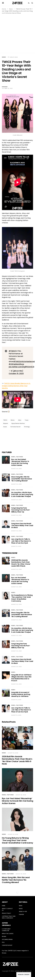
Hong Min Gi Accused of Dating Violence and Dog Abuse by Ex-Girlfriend (20, 694)
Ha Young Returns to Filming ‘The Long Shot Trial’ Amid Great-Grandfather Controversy (21, 598)
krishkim (4, 86)
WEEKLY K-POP (23, 911)
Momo (12, 420)
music (5, 427)
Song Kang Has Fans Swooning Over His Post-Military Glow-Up (20, 510)
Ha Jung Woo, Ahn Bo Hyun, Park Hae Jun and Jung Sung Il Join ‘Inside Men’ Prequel (22, 494)
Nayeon (5, 423)
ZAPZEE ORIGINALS (6, 924)
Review (4, 936)
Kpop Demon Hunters (18, 423)
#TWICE (12, 351)
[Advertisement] (17, 32)
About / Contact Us (7, 909)
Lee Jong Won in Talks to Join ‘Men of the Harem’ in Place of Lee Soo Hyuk (21, 541)
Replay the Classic (8, 933)
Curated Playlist (7, 945)
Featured (19, 457)
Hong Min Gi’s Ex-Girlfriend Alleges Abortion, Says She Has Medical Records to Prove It (21, 678)
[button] (3, 3)
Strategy (27, 427)
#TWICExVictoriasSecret (24, 361)
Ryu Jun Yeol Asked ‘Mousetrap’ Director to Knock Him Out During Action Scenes (20, 462)
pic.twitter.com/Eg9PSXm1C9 (21, 367)
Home (4, 9)
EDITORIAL (23, 902)
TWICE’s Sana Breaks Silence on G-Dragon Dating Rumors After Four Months (16, 385)
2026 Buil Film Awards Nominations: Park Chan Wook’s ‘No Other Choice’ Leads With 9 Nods (20, 563)
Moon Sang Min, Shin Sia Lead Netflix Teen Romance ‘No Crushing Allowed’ (21, 479)
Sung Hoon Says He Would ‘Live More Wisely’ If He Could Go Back (22, 525)
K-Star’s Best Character (6, 929)
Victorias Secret (15, 427)
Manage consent (24, 974)
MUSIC (21, 908)
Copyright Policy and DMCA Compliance (8, 917)
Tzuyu (26, 420)
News (11, 9)
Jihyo (19, 420)
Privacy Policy (6, 913)
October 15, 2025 (16, 373)
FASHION (21, 914)
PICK (3, 942)
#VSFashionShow (16, 364)
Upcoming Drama (7, 939)
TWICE (5, 420)
